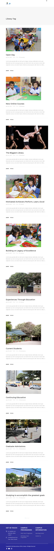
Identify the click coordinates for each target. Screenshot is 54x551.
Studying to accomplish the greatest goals (25, 495)
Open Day (10, 55)
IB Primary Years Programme (25, 536)
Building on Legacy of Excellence (21, 251)
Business (22, 106)
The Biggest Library (15, 153)
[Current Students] (23, 333)
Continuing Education (16, 397)
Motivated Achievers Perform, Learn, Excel (25, 202)
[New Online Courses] (23, 88)
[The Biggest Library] (27, 137)
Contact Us (38, 536)
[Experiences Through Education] (23, 284)
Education (22, 497)
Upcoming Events (39, 533)
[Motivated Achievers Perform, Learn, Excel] (23, 186)
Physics (11, 70)
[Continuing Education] (23, 382)
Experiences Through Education (20, 300)
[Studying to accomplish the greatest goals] (23, 480)
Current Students (14, 348)
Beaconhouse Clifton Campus (20, 546)
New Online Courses (15, 104)
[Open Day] (23, 39)
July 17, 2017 (9, 497)
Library (7, 70)
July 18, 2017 (9, 204)
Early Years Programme (26, 533)
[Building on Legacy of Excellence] (23, 235)
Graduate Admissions (15, 446)
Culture (22, 204)
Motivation (23, 351)
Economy (22, 57)
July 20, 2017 (9, 57)
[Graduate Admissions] (23, 431)
